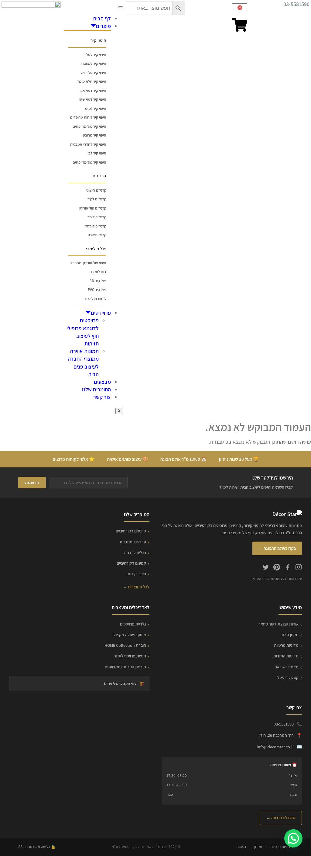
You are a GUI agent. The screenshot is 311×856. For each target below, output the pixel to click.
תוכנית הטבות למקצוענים (125, 667)
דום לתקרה (98, 271)
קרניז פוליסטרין (95, 226)
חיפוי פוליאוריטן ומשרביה (88, 262)
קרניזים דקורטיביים (131, 531)
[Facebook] (287, 568)
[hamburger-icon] (120, 7)
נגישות (241, 846)
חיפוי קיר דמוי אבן (93, 90)
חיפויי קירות (137, 574)
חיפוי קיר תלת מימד (91, 81)
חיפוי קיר (98, 40)
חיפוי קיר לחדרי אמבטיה (88, 144)
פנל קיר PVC (97, 289)
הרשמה (32, 482)
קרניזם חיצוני (96, 190)
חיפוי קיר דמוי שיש (92, 99)
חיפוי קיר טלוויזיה (93, 72)
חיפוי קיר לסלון (95, 54)
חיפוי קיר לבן (96, 153)
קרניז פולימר (96, 217)
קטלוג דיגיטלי (287, 677)
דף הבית (102, 18)
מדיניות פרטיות (286, 645)
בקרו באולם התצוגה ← (277, 548)
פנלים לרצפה (135, 552)
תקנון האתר (289, 634)
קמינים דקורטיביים (131, 563)
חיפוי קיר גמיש (95, 108)
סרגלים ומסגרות (133, 542)
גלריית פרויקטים (133, 624)
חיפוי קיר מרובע (94, 135)
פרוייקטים (101, 312)
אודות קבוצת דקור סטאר (278, 624)
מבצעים (102, 381)
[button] (293, 838)
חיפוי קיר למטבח (93, 63)
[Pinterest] (276, 568)
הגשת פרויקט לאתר (130, 656)
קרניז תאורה (97, 234)
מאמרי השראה (287, 667)
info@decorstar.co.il (275, 747)
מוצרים (103, 26)
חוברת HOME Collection (125, 645)
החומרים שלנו (96, 389)
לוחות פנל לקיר (95, 298)
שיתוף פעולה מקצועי (129, 634)
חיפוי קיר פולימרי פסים (89, 126)
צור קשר (102, 396)
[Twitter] (265, 568)
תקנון (258, 846)
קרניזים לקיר (96, 199)
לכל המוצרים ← (136, 587)
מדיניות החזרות (286, 656)
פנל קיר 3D (98, 280)
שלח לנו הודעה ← (281, 817)
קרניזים (99, 175)
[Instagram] (298, 568)
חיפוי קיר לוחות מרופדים (88, 117)
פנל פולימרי (96, 248)
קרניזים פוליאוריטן (92, 208)
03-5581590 (296, 4)
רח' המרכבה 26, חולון (276, 735)
